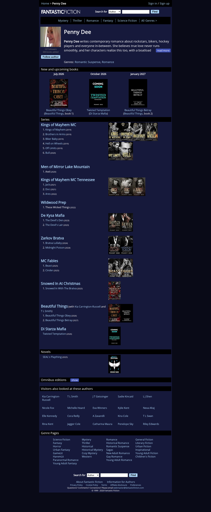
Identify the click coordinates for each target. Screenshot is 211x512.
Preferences (135, 485)
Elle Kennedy (49, 416)
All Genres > (149, 20)
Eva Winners (100, 408)
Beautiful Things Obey (59, 110)
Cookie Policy (92, 485)
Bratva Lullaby (53, 243)
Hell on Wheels (54, 143)
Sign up (164, 3)
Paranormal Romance (65, 460)
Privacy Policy (76, 485)
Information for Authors (121, 482)
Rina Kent (47, 424)
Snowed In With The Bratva (61, 288)
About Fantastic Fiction (89, 482)
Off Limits (51, 148)
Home (45, 3)
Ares (48, 194)
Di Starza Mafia (98, 113)
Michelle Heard (76, 408)
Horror (57, 446)
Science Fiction (127, 20)
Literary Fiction (144, 443)
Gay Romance (114, 456)
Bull (47, 152)
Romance (93, 20)
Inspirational (142, 449)
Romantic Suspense (87, 62)
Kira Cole (123, 416)
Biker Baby (51, 139)
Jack (47, 184)
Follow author (51, 56)
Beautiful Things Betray (137, 110)
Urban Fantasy (61, 449)
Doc (47, 189)
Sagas (109, 449)
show (75, 380)
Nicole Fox (48, 408)
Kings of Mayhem (55, 129)
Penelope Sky (125, 424)
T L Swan (148, 416)
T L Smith (46, 311)
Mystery (63, 20)
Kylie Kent (123, 408)
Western (87, 456)
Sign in (152, 3)
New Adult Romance (118, 453)
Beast (48, 265)
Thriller (77, 20)
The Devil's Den (54, 220)
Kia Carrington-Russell (88, 306)
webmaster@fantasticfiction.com (128, 487)
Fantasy (108, 20)
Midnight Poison (54, 247)
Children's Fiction (145, 456)
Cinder (49, 270)
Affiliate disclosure (118, 485)
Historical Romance (117, 443)
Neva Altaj (149, 408)
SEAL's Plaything (52, 357)
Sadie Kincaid (125, 396)
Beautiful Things (54, 113)
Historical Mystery (92, 449)
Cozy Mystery (89, 453)
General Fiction (144, 439)
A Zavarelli (99, 416)
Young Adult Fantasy (65, 463)
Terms (104, 485)
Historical (87, 446)
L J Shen (147, 396)
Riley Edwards (151, 424)
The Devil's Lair (54, 225)
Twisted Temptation (98, 110)
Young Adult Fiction (146, 453)
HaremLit (58, 456)
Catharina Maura (102, 424)
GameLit (58, 453)
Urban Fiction (143, 446)
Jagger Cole (73, 424)
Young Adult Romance (119, 460)
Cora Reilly (73, 416)
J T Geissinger (100, 396)
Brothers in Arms (55, 134)
